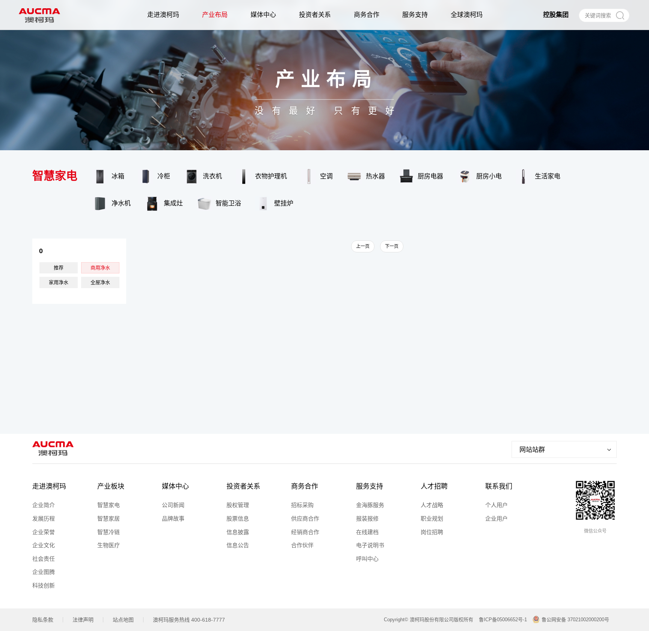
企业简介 (43, 505)
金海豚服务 (370, 505)
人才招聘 (434, 486)
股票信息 (237, 518)
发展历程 (43, 518)
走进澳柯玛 (49, 486)
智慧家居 (108, 518)
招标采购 (302, 505)
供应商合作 (305, 518)
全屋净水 (100, 282)
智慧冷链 (108, 532)
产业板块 (110, 486)
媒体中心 (175, 486)
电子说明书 (370, 545)
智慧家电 (108, 505)
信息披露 (237, 532)
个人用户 (496, 505)
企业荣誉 (43, 532)
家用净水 (58, 282)
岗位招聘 (432, 532)
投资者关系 (243, 486)
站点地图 (123, 620)
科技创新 (43, 585)
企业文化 (43, 545)
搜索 (620, 15)
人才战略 (432, 505)
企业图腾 (43, 572)
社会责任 (43, 559)
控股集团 (556, 14)
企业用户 (496, 518)
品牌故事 (173, 518)
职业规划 (432, 518)
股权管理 (237, 505)
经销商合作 (305, 532)
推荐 (58, 267)
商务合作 (304, 486)
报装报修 (367, 518)
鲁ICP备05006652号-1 (503, 619)
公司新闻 (173, 505)
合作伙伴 (302, 545)
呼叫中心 (367, 559)
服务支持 (369, 486)
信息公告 (237, 545)
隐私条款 (42, 620)
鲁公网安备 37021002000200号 (575, 619)
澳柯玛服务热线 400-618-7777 (189, 620)
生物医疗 (108, 545)
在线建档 (367, 532)
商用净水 (100, 267)
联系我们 (498, 486)
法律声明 (83, 620)
